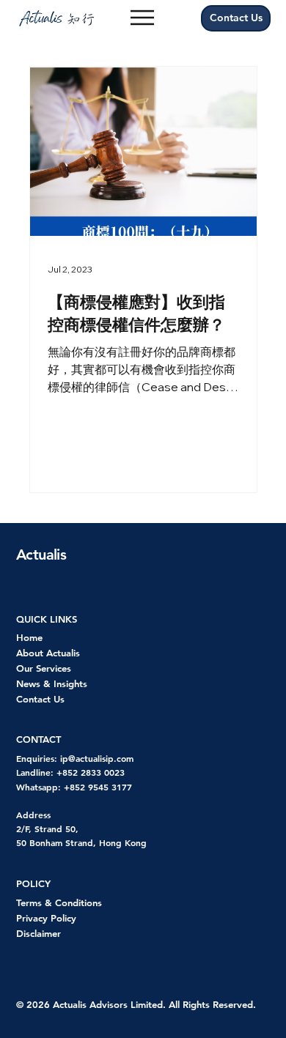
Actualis (41, 554)
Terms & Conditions (59, 902)
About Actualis (48, 653)
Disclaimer (38, 933)
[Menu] (143, 17)
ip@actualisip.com (96, 758)
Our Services (43, 668)
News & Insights (51, 683)
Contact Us (40, 699)
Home (29, 637)
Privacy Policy (46, 918)
